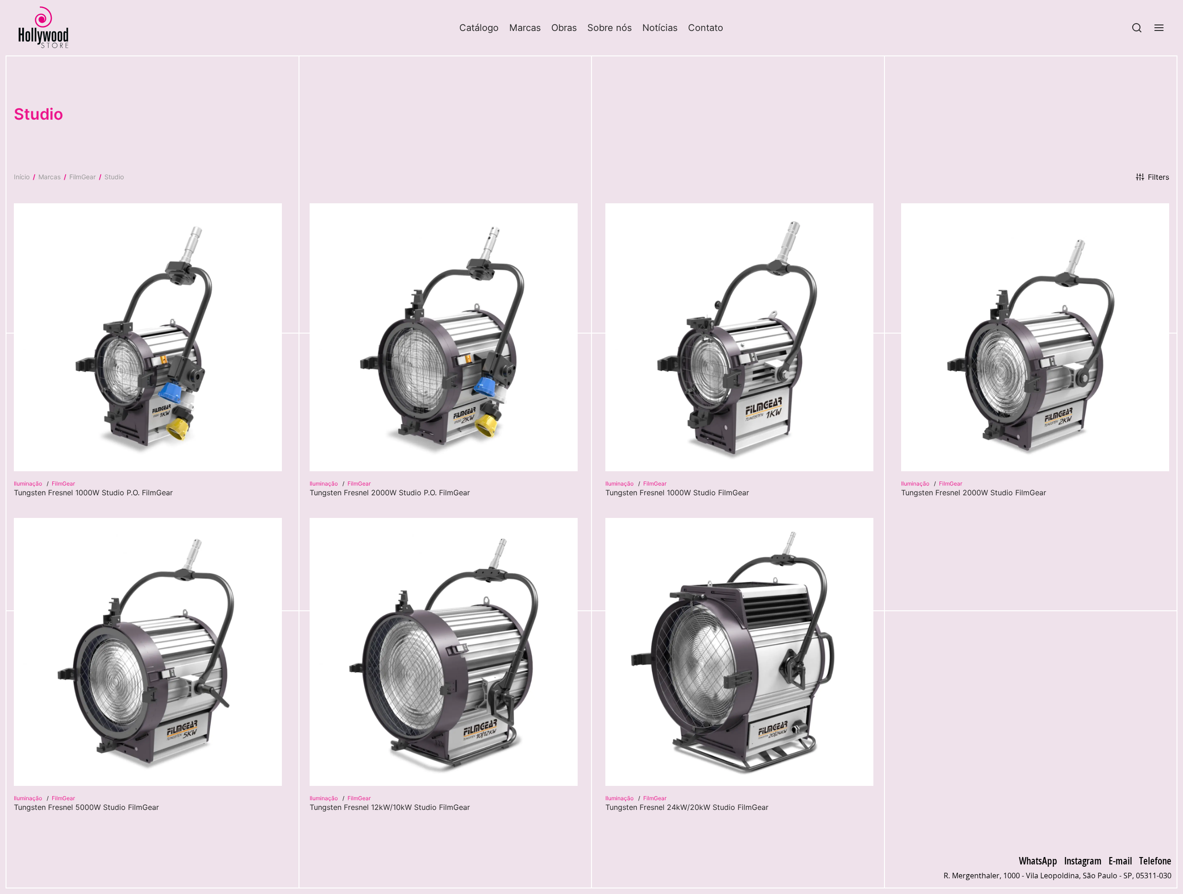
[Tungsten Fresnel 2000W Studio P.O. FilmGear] (443, 337)
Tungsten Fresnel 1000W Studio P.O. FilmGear (93, 492)
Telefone (1155, 860)
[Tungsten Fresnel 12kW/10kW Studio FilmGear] (443, 652)
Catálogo (479, 27)
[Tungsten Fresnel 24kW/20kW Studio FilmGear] (739, 652)
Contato (705, 27)
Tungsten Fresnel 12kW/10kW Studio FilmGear (390, 807)
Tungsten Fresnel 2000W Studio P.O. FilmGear (390, 492)
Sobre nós (609, 27)
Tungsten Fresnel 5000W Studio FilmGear (86, 807)
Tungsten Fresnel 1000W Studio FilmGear (677, 492)
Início (22, 177)
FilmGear (82, 177)
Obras (564, 27)
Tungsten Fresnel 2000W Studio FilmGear (973, 492)
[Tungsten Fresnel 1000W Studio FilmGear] (739, 337)
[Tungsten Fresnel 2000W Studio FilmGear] (1035, 337)
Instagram (1083, 860)
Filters (1158, 177)
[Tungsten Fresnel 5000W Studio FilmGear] (148, 652)
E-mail (1120, 860)
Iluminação (28, 483)
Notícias (659, 27)
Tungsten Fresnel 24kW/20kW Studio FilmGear (686, 807)
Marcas (525, 27)
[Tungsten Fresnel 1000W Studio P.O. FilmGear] (148, 337)
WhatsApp (1038, 860)
